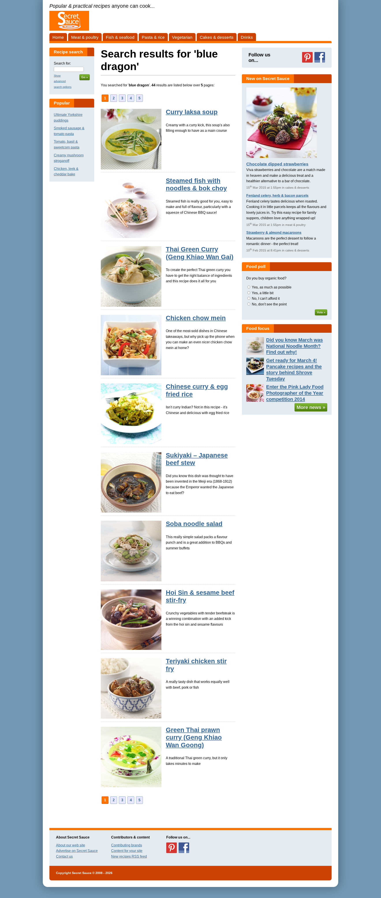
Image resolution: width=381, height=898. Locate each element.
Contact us (64, 856)
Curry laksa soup (192, 111)
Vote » (321, 312)
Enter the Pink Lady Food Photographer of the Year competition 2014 (294, 393)
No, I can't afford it (266, 298)
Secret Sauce (82, 873)
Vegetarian (182, 37)
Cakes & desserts (216, 37)
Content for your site (126, 851)
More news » (311, 407)
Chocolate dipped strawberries (277, 164)
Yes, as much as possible (271, 287)
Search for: (62, 63)
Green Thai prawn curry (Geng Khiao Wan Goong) (194, 737)
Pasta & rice (153, 37)
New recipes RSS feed (129, 856)
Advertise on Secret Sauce (77, 851)
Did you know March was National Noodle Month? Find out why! (294, 346)
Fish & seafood (120, 37)
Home (58, 37)
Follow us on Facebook (319, 57)
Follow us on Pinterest (307, 57)
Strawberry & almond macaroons (273, 232)
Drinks (247, 37)
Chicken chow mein (196, 318)
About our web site (70, 845)
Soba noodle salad (194, 523)
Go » (84, 77)
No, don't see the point (269, 304)
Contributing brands (126, 845)
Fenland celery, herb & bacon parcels (277, 195)
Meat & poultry (85, 37)
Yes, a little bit (262, 293)
